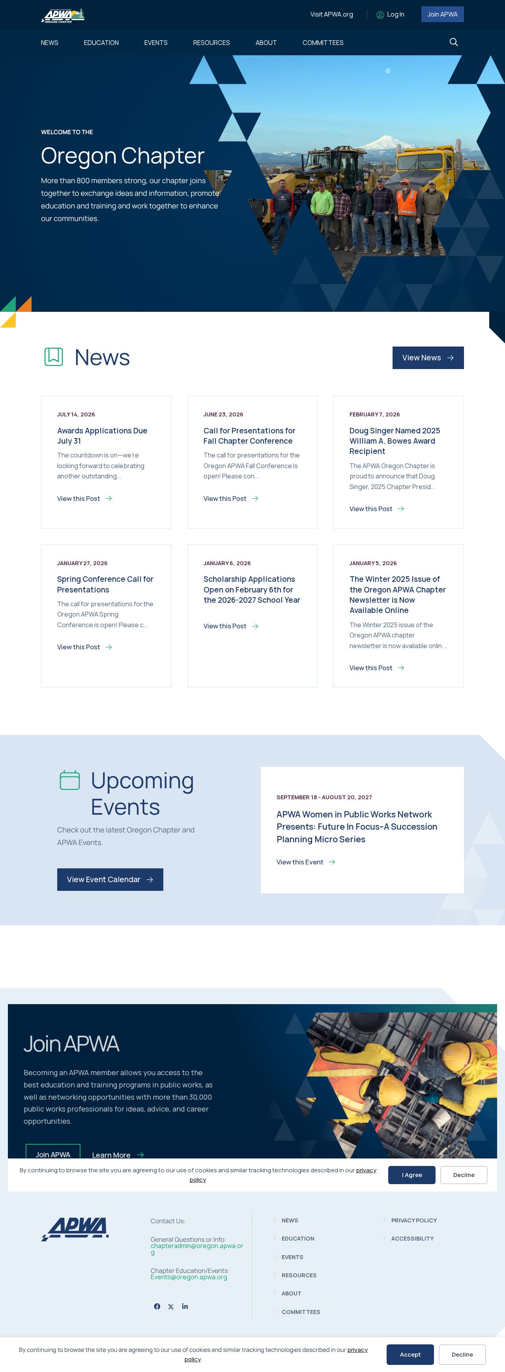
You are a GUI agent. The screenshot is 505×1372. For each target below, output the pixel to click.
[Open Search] (454, 42)
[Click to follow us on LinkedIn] (185, 1306)
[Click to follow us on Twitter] (171, 1307)
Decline (462, 1354)
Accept (410, 1354)
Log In (395, 14)
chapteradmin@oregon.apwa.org (197, 1248)
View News (422, 357)
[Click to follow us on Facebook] (157, 1306)
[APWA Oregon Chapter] (75, 1239)
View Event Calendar (104, 879)
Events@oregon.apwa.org (189, 1277)
